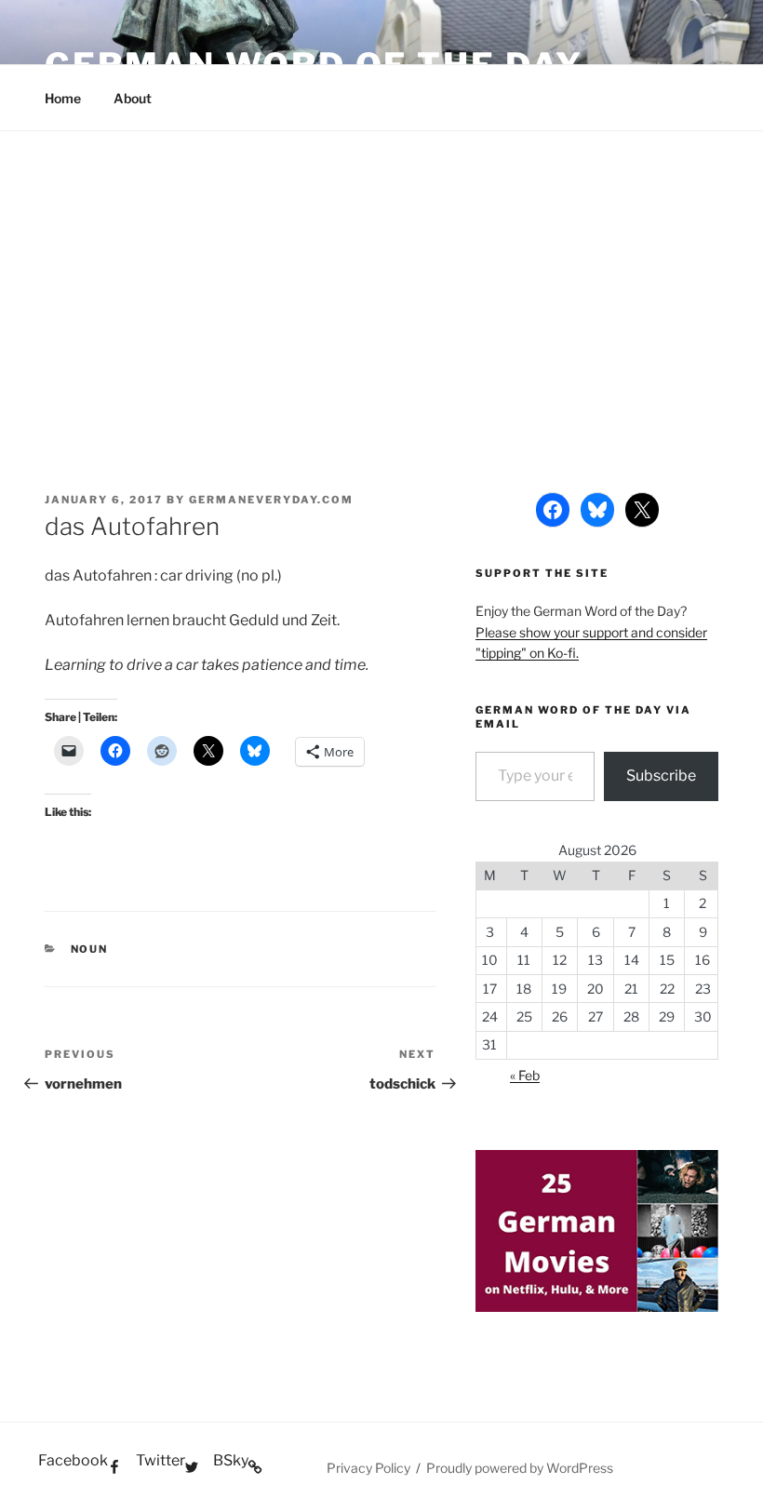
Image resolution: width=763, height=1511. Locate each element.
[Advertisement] (381, 270)
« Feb (525, 1075)
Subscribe (661, 775)
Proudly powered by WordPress (519, 1468)
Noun (90, 949)
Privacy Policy (368, 1468)
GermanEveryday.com (271, 499)
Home (63, 98)
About (133, 98)
